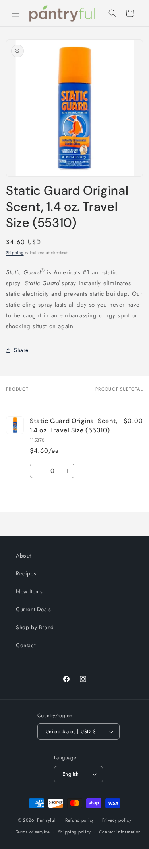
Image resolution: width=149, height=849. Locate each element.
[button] (16, 13)
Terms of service (33, 832)
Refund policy (79, 820)
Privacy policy (117, 820)
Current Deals (33, 609)
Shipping (15, 253)
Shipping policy (74, 832)
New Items (29, 591)
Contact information (120, 832)
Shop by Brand (35, 627)
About (23, 555)
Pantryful (46, 819)
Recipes (26, 573)
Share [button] (21, 350)
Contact (25, 645)
